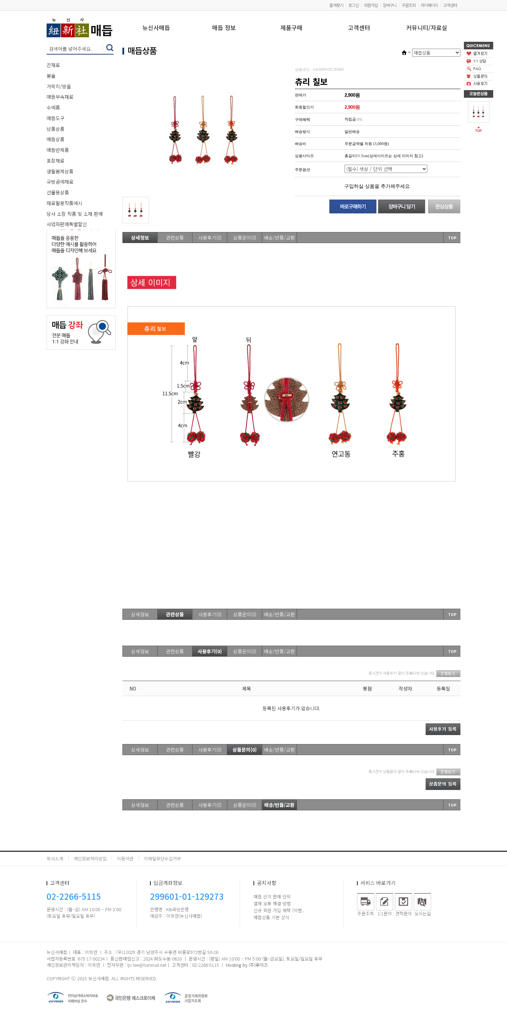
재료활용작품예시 (64, 203)
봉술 (51, 75)
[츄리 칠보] (478, 111)
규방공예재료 (60, 181)
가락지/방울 (59, 86)
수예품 (53, 107)
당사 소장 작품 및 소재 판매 (75, 213)
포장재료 (55, 160)
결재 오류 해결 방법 (272, 903)
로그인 (353, 5)
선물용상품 (58, 192)
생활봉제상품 (60, 171)
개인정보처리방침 (90, 858)
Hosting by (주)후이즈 (247, 965)
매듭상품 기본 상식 (271, 917)
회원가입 (371, 5)
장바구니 (390, 5)
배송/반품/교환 (279, 237)
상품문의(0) (244, 237)
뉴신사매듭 (156, 28)
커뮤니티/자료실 (426, 28)
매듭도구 (55, 118)
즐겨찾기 (336, 5)
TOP (452, 237)
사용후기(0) (209, 237)
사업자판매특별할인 (67, 224)
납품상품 (55, 128)
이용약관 (125, 858)
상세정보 (140, 237)
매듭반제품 (58, 149)
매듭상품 (55, 139)
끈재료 (53, 64)
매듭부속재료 (60, 96)
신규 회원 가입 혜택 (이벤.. (279, 910)
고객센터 (450, 5)
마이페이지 (429, 5)
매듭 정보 (224, 28)
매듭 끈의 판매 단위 (272, 896)
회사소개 (55, 858)
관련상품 (175, 237)
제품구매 (291, 28)
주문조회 (409, 5)
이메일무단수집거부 (162, 858)
